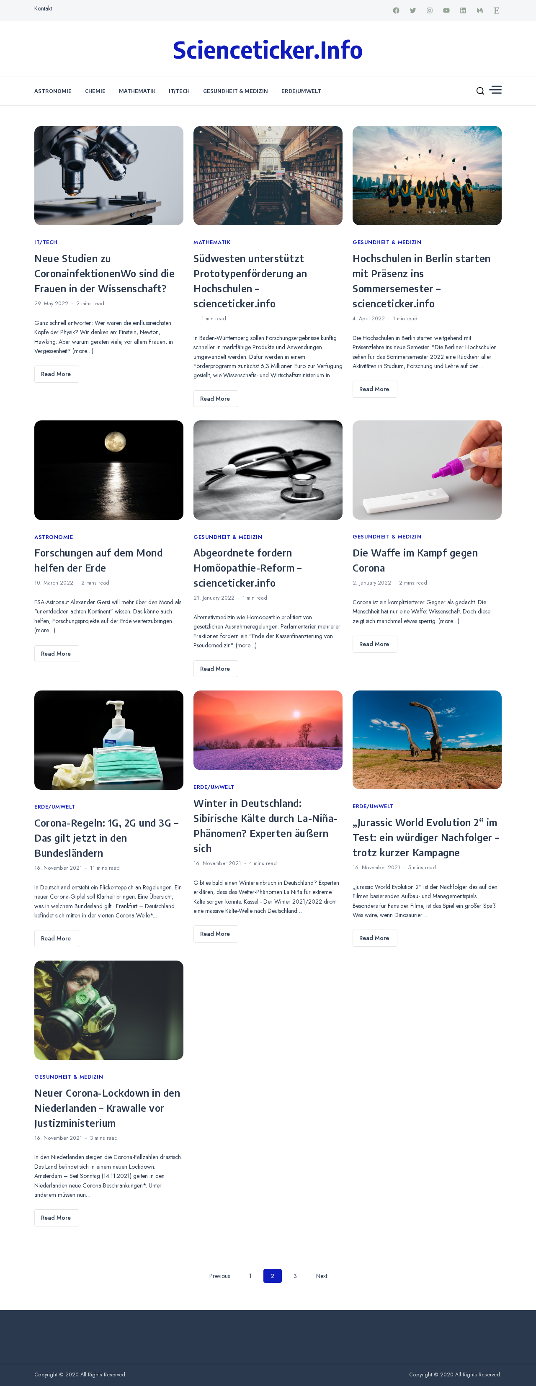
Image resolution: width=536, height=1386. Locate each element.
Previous (219, 1276)
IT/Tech (179, 91)
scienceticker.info (268, 49)
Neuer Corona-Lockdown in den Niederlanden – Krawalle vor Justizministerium (107, 1107)
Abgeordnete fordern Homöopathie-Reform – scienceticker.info (247, 567)
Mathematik (137, 91)
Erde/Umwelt (301, 91)
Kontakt (43, 8)
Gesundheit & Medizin (235, 91)
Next (321, 1276)
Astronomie (53, 91)
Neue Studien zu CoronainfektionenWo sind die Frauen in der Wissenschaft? (104, 273)
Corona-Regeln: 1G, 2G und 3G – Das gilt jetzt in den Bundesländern (106, 837)
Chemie (95, 91)
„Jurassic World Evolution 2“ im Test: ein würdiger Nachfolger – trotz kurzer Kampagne (426, 837)
